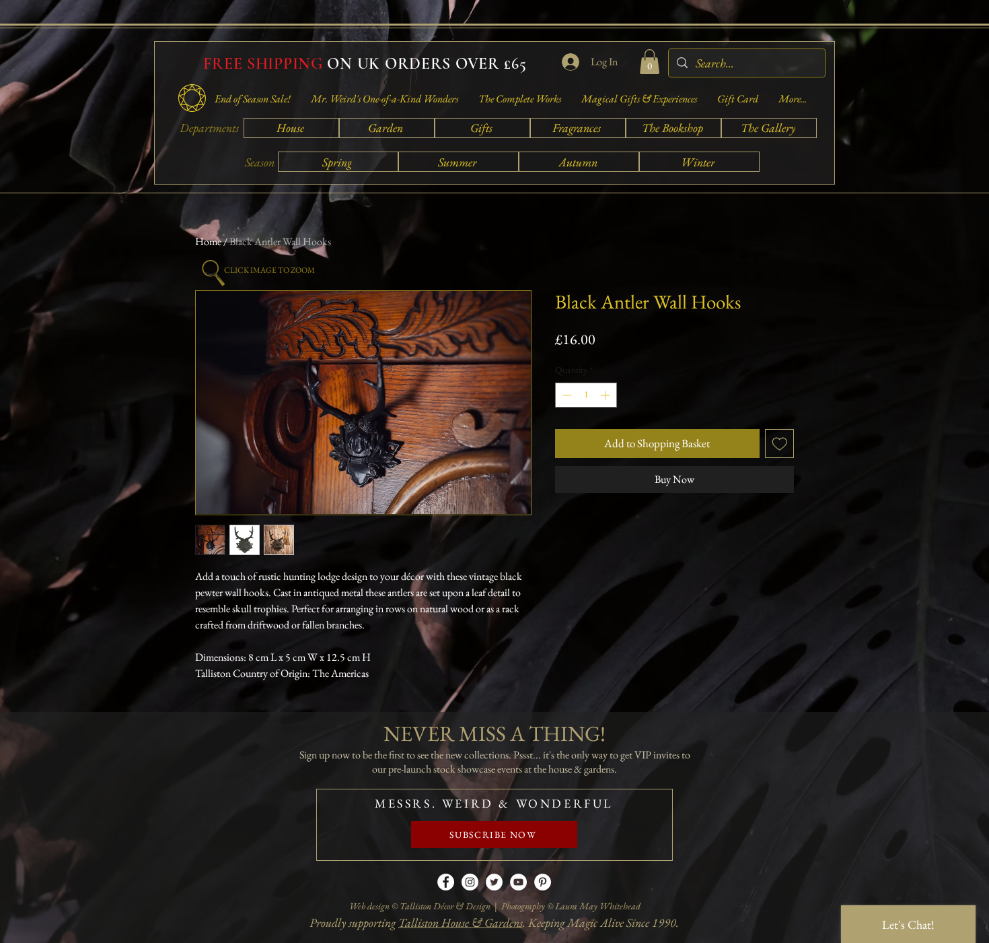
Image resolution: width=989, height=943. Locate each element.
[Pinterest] (542, 882)
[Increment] (606, 395)
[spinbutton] (586, 395)
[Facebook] (445, 882)
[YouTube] (518, 882)
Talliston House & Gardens (460, 922)
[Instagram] (470, 882)
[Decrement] (565, 395)
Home (208, 241)
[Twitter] (494, 882)
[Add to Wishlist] (780, 444)
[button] (649, 61)
